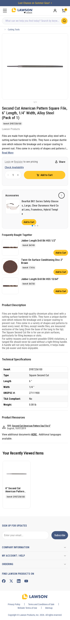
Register (18, 161)
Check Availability (14, 167)
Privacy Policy (14, 604)
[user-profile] (55, 11)
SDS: (28, 427)
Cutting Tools (14, 29)
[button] (29, 102)
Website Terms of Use (27, 608)
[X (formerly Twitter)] (11, 581)
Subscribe (59, 535)
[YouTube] (26, 581)
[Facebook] (4, 581)
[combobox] (35, 20)
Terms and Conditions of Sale (41, 604)
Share (62, 161)
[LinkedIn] (19, 581)
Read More (8, 152)
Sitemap (49, 608)
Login (8, 161)
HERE (34, 434)
